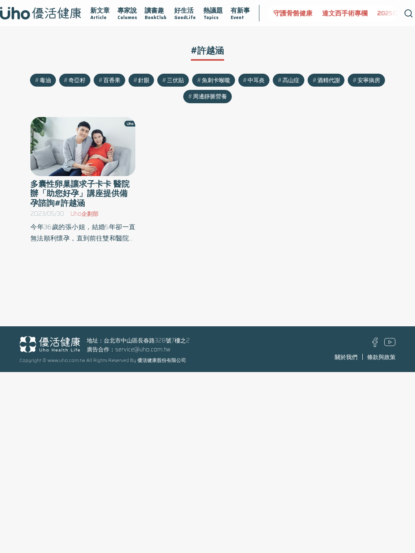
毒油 (45, 80)
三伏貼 (175, 80)
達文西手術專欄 (345, 13)
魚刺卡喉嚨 (216, 80)
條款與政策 (381, 357)
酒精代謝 (328, 80)
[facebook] (375, 344)
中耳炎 (256, 80)
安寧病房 (368, 80)
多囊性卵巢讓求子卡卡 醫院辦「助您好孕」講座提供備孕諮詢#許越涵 (80, 193)
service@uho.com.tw (143, 349)
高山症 (290, 80)
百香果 (111, 80)
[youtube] (390, 344)
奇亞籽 (77, 80)
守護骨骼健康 (293, 13)
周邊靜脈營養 (210, 96)
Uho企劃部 (84, 213)
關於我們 (346, 357)
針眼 (144, 80)
